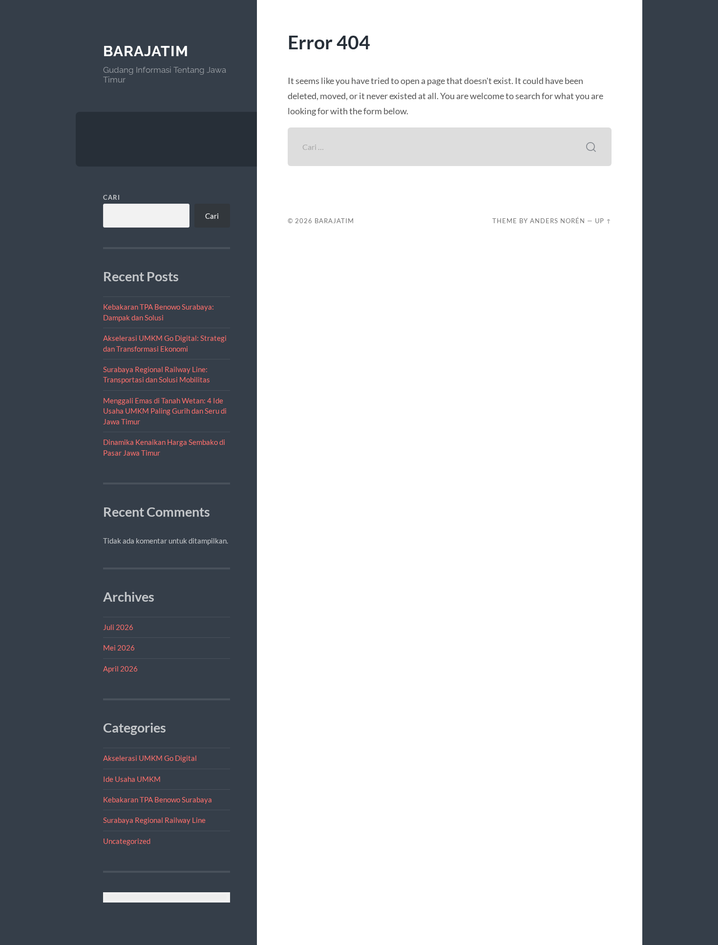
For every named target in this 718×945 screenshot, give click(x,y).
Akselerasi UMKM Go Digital (150, 758)
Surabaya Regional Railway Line (154, 820)
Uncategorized (126, 841)
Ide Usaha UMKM (132, 779)
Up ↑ (603, 221)
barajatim (146, 51)
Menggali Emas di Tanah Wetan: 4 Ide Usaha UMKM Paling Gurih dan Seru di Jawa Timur (165, 411)
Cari (111, 197)
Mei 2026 (119, 647)
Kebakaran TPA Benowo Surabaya (157, 799)
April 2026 (120, 668)
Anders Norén (557, 221)
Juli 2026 (118, 627)
